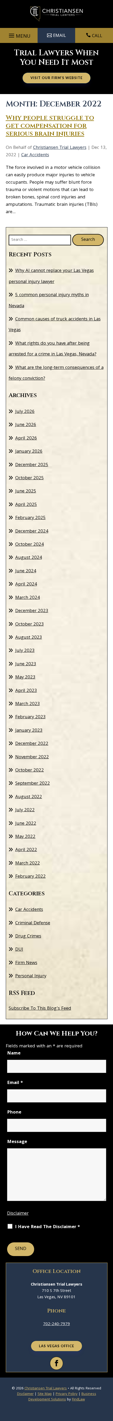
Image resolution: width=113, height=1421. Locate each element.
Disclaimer (18, 1214)
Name (13, 1053)
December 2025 (31, 465)
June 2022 (25, 824)
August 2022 (28, 797)
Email (15, 1083)
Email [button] (59, 36)
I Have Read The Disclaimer (47, 1227)
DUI (19, 950)
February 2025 (30, 518)
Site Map (45, 1394)
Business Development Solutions (62, 1397)
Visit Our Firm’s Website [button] (56, 78)
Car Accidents (35, 155)
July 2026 (25, 412)
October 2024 (29, 545)
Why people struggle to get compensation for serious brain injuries (50, 126)
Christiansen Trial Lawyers (59, 148)
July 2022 (25, 810)
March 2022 (27, 863)
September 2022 (32, 784)
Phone (14, 1112)
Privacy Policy (67, 1394)
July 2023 (25, 651)
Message (17, 1142)
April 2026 (26, 438)
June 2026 (25, 425)
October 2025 (29, 478)
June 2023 (25, 664)
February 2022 (30, 877)
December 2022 (31, 744)
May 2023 (25, 677)
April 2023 (26, 691)
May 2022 (25, 837)
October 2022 (29, 770)
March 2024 (27, 598)
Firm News (26, 963)
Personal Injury (30, 976)
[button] (18, 35)
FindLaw (78, 1400)
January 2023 (29, 731)
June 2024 (25, 571)
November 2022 (32, 757)
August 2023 (28, 638)
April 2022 (26, 850)
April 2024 (26, 584)
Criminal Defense (32, 923)
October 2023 (29, 624)
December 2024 (31, 531)
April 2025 (26, 505)
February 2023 (30, 717)
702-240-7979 (56, 1324)
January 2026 (29, 452)
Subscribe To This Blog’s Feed (40, 1009)
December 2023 (31, 611)
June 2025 (25, 491)
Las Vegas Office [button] (56, 1346)
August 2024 (28, 558)
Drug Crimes (28, 936)
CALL (97, 36)
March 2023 (27, 704)
